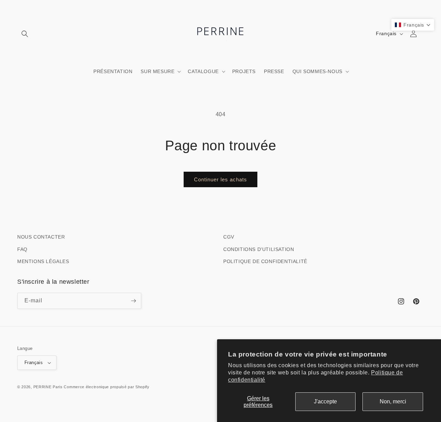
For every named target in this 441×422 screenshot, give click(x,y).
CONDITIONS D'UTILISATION (258, 249)
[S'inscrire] (133, 301)
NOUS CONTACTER (41, 237)
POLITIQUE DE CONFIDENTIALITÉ (265, 261)
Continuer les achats (220, 179)
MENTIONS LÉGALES (43, 261)
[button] (24, 33)
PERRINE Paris (48, 387)
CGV (228, 237)
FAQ (22, 249)
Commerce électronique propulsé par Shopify (106, 387)
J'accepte (325, 401)
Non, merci (393, 401)
